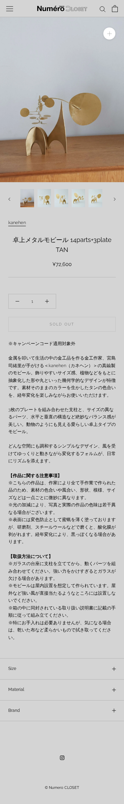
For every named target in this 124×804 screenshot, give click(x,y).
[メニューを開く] (9, 8)
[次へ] (115, 199)
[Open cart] (115, 8)
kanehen (17, 222)
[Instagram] (62, 757)
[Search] (103, 9)
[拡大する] (109, 33)
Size (12, 668)
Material (16, 689)
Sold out (62, 324)
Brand (14, 710)
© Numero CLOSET (62, 787)
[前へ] (9, 199)
